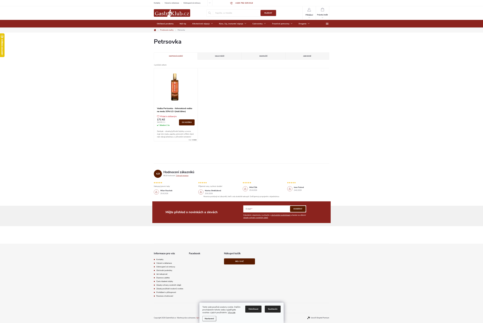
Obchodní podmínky (164, 270)
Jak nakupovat (161, 274)
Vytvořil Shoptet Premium (320, 318)
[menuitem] (165, 24)
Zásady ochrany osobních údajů (168, 285)
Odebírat (297, 209)
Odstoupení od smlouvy (191, 3)
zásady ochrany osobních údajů (255, 217)
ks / (239, 261)
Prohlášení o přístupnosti (166, 292)
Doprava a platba (163, 278)
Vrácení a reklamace (172, 3)
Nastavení (209, 318)
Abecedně (307, 56)
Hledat (268, 13)
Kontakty (157, 3)
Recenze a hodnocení (164, 296)
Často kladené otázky (164, 281)
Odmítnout (253, 309)
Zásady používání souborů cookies (169, 288)
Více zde (231, 312)
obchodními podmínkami (280, 215)
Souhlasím (272, 309)
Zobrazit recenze (182, 176)
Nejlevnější (219, 56)
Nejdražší (263, 56)
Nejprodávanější (176, 56)
